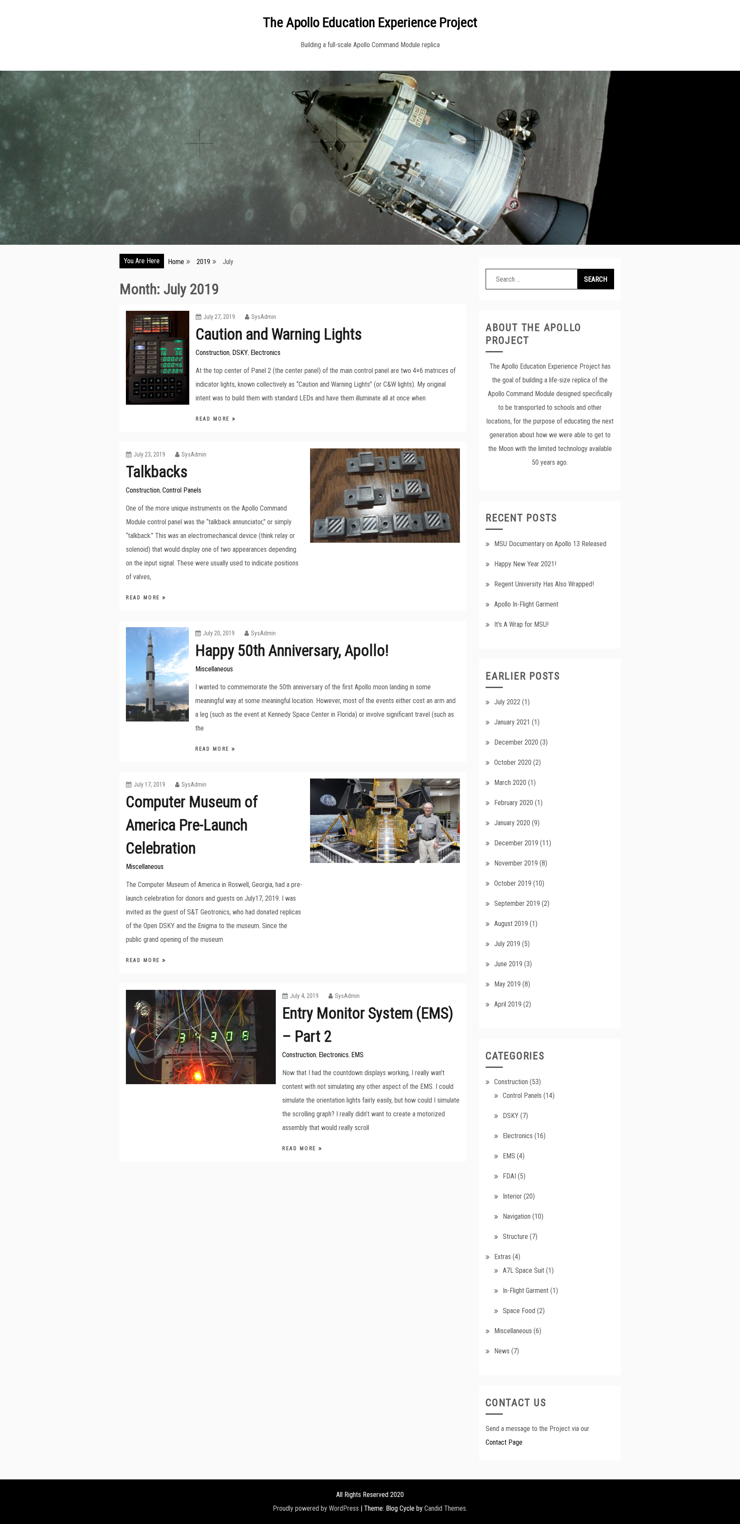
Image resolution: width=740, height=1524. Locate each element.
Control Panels (181, 490)
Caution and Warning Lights (279, 334)
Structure (515, 1236)
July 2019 (507, 944)
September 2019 (517, 903)
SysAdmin (263, 316)
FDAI (509, 1176)
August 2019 (511, 924)
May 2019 (507, 984)
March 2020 (510, 783)
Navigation (517, 1216)
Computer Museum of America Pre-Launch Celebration (192, 825)
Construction (213, 353)
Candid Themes (445, 1508)
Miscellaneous (214, 669)
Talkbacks (157, 472)
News (502, 1351)
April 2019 (508, 1004)
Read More (214, 419)
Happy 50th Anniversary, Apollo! (292, 651)
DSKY (240, 353)
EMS (357, 1055)
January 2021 (512, 722)
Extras (502, 1257)
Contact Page (504, 1442)
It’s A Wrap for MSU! (521, 624)
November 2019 (516, 863)
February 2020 (513, 803)
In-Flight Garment (526, 1291)
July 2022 (507, 702)
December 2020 (516, 742)
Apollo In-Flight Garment (526, 604)
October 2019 (512, 883)
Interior (512, 1196)
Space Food (519, 1311)
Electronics (265, 353)
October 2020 (512, 762)
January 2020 (512, 823)
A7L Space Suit (523, 1270)
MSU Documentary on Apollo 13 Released (550, 544)
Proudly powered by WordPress (316, 1508)
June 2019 (508, 964)
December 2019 (516, 843)
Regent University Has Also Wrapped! (544, 584)
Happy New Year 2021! (525, 564)
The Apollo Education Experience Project (370, 22)
